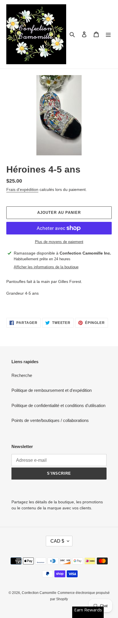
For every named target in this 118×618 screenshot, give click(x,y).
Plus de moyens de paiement (59, 242)
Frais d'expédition (22, 189)
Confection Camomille (39, 593)
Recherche (21, 375)
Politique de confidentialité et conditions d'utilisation (58, 405)
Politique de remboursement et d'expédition (51, 390)
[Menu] (108, 34)
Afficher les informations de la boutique (46, 267)
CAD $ (57, 541)
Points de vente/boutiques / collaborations (50, 420)
